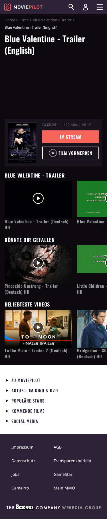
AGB (58, 447)
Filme (24, 19)
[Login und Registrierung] (85, 7)
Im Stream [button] (70, 137)
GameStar (63, 474)
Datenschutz (23, 460)
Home (10, 19)
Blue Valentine (45, 19)
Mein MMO (64, 488)
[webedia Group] (54, 508)
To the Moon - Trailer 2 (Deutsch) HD (36, 353)
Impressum (22, 447)
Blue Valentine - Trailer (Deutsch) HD (36, 224)
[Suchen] (71, 7)
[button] (70, 153)
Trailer (66, 19)
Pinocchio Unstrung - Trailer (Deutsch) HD (31, 289)
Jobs (15, 474)
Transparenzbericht (72, 460)
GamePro (20, 488)
